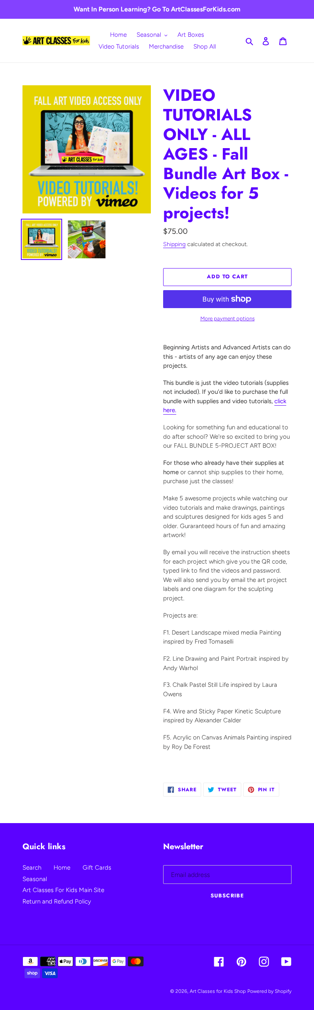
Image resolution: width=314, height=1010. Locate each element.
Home (62, 867)
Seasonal (34, 879)
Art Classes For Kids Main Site (63, 890)
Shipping (174, 244)
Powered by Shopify (269, 991)
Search (31, 867)
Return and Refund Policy (56, 901)
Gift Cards (97, 867)
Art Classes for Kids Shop (218, 991)
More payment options (227, 318)
